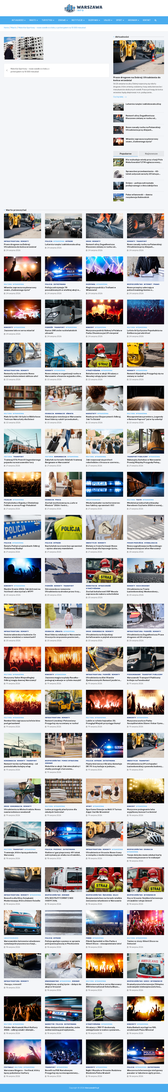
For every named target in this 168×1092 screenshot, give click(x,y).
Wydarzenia (58, 241)
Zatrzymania (59, 284)
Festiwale (9, 1067)
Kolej (115, 895)
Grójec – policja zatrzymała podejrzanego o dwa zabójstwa (142, 184)
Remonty (25, 241)
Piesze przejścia (135, 543)
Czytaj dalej (118, 97)
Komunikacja (60, 457)
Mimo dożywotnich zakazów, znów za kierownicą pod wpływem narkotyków (62, 1030)
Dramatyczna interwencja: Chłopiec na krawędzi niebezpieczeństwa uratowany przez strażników (145, 987)
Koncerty (8, 327)
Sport (119, 20)
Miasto (32, 20)
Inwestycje (91, 543)
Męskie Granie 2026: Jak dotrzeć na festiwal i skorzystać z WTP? (22, 590)
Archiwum (132, 20)
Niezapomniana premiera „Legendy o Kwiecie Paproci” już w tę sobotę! (145, 418)
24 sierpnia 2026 (13, 250)
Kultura (8, 284)
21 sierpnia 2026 (13, 466)
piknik (88, 938)
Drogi (88, 241)
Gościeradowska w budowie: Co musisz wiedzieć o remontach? (20, 636)
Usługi (107, 20)
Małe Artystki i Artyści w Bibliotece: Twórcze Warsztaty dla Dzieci (22, 418)
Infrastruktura (12, 241)
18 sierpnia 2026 (136, 815)
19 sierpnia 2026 (13, 683)
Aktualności (17, 20)
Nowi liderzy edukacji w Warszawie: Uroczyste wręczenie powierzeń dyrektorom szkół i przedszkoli (63, 637)
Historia (8, 457)
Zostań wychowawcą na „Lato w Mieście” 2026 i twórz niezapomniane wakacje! (61, 505)
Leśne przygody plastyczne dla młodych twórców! (61, 810)
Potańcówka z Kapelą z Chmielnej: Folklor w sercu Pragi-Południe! (21, 504)
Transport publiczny (137, 457)
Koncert (90, 327)
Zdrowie (62, 20)
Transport (141, 241)
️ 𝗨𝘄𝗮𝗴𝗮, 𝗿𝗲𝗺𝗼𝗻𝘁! (12, 984)
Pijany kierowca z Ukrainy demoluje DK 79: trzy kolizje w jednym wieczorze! (104, 766)
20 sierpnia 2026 (136, 552)
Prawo (156, 284)
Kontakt (147, 20)
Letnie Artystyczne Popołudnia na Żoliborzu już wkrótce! (144, 331)
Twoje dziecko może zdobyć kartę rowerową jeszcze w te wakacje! (144, 856)
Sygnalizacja (150, 543)
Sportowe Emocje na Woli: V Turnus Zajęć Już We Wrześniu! (104, 810)
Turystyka (47, 20)
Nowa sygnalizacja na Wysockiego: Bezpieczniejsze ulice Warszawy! (144, 547)
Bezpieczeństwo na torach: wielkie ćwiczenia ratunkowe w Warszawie (104, 899)
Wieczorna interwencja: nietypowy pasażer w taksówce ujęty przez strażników (145, 1073)
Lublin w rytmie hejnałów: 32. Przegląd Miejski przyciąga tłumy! (103, 722)
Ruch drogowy (143, 586)
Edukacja (49, 413)
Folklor (8, 500)
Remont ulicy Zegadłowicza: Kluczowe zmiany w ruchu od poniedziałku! (140, 118)
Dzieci (146, 981)
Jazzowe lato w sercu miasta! (19, 330)
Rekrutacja (91, 586)
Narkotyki (50, 1024)
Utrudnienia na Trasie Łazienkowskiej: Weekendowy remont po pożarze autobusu (142, 591)
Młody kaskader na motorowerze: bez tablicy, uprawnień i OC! (103, 504)
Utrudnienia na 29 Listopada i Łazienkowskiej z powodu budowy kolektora (144, 766)
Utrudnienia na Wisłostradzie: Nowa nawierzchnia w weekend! (22, 810)
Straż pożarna (93, 370)
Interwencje (150, 895)
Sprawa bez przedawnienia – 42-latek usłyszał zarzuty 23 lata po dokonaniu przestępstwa (142, 174)
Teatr (139, 500)
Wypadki (69, 241)
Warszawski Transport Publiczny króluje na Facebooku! (143, 678)
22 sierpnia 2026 (13, 379)
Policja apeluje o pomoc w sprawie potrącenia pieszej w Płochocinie (62, 942)
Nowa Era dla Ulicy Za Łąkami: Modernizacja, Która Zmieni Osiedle (22, 899)
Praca (58, 500)
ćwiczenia (107, 895)
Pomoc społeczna (70, 761)
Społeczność (104, 586)
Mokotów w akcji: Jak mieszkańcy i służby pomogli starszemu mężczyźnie (62, 769)
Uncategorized (93, 500)
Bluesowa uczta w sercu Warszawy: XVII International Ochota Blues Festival (104, 987)
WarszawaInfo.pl (92, 1088)
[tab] (125, 154)
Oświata (69, 413)
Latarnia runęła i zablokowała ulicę (143, 104)
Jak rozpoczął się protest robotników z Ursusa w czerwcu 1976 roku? (102, 462)
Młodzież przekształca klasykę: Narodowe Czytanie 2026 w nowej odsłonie (144, 505)
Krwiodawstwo (52, 981)
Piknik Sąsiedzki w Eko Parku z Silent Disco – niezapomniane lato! (104, 942)
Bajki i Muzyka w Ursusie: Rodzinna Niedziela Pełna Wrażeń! (103, 1071)
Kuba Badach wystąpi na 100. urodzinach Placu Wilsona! (141, 1028)
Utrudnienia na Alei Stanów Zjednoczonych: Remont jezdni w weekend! (103, 680)
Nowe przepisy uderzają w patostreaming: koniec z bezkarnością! (140, 290)
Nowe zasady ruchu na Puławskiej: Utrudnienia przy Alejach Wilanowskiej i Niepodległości (143, 130)
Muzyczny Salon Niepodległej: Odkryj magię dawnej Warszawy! (20, 678)
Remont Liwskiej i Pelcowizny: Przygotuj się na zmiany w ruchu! (61, 722)
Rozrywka (93, 20)
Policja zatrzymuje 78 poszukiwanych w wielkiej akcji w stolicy (62, 290)
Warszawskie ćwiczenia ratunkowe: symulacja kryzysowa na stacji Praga (22, 944)
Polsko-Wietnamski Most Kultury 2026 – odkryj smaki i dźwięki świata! (21, 1030)
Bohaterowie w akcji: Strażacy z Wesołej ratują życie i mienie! (102, 374)
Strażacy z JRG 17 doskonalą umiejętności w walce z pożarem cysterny (102, 1030)
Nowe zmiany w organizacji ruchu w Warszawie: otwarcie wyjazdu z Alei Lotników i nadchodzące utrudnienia (63, 377)
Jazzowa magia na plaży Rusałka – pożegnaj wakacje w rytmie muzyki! (63, 678)
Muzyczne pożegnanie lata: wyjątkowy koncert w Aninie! (142, 810)
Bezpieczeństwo (135, 284)
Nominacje (60, 413)
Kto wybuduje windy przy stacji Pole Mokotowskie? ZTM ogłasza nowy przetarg (144, 162)
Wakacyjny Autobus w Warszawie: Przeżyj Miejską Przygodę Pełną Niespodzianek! (144, 462)
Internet (148, 284)
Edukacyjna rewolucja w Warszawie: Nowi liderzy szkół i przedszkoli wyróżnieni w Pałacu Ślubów (63, 419)
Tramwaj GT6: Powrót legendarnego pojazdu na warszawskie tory (22, 461)
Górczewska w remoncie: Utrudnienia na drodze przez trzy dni (62, 591)
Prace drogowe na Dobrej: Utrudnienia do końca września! (20, 245)
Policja (48, 241)
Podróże (49, 327)
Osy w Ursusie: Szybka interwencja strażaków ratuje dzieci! (145, 899)
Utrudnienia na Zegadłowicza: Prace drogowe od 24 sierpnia (145, 636)
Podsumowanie (134, 674)
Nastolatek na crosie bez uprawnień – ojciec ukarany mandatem (63, 547)
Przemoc (57, 849)
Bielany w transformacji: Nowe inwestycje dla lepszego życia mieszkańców (101, 548)
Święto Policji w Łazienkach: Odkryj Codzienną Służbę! (22, 547)
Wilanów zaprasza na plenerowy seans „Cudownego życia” (142, 140)
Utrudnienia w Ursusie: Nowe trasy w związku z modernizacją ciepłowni (104, 853)
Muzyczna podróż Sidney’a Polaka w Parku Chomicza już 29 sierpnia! (104, 331)
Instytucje (77, 20)
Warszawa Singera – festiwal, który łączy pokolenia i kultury (22, 1071)
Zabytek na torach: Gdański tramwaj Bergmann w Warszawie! (63, 461)
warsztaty (91, 413)
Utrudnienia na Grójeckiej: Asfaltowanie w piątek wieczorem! (104, 636)
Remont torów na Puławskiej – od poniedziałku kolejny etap (21, 765)
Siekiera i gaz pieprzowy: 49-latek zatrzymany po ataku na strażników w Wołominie (63, 855)
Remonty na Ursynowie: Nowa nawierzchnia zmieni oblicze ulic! (21, 374)
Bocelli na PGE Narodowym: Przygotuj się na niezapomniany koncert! (61, 1073)
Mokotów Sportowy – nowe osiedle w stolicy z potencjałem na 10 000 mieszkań (30, 70)
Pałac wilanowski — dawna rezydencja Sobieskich (139, 195)
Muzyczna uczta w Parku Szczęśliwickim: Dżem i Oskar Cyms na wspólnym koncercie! (145, 723)
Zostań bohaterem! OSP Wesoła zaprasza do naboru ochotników (102, 592)
